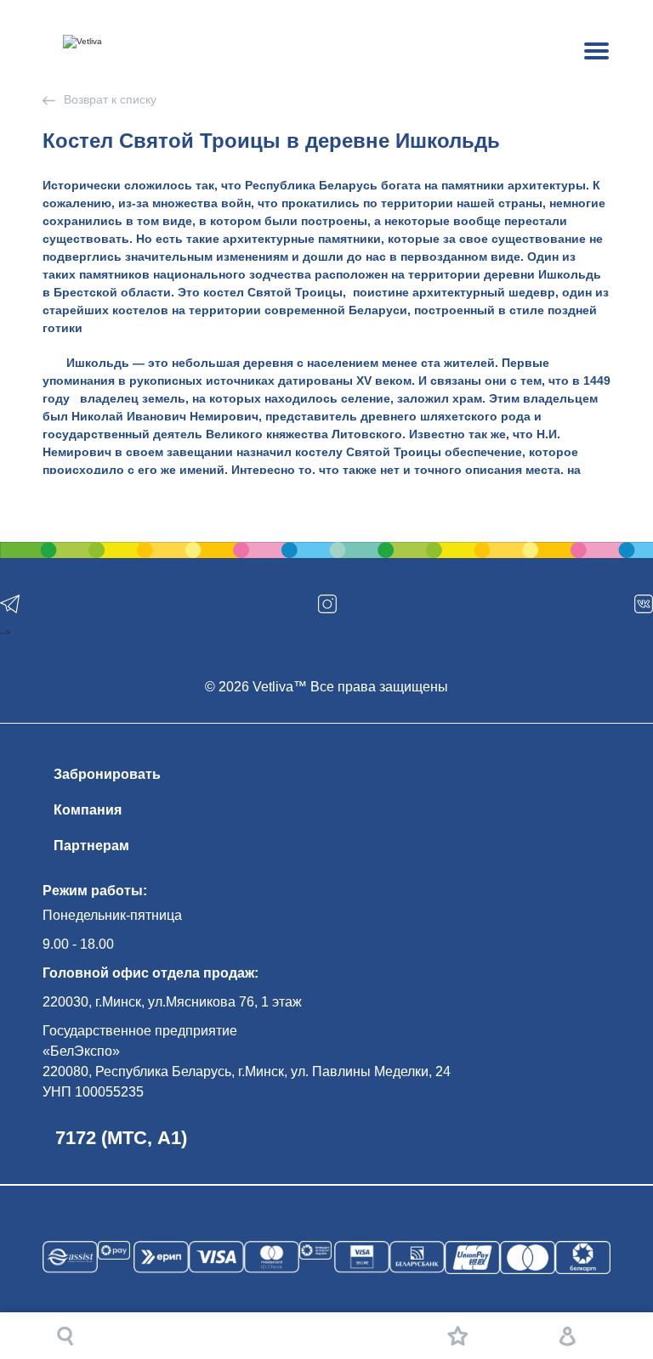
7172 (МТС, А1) (121, 1137)
